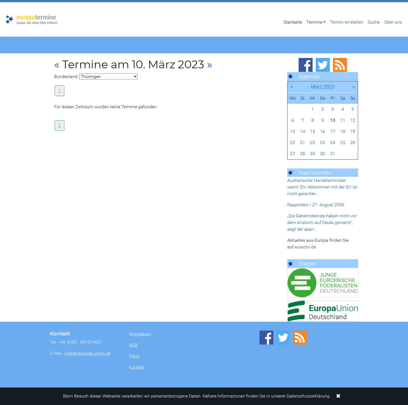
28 (302, 153)
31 (332, 153)
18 (342, 131)
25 (342, 142)
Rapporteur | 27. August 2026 (315, 204)
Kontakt (136, 367)
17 (332, 131)
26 (352, 142)
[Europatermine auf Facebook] (305, 65)
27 (292, 153)
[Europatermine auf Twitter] (323, 65)
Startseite (293, 22)
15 (312, 131)
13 (292, 131)
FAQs (134, 356)
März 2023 (322, 87)
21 (302, 142)
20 (292, 142)
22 (312, 142)
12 (352, 120)
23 (322, 142)
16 (322, 131)
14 (302, 131)
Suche (374, 22)
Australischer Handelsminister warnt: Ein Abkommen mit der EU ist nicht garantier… (322, 187)
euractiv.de (305, 247)
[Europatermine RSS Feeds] (340, 65)
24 (332, 142)
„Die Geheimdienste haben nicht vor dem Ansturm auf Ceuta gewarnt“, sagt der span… (321, 222)
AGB (133, 345)
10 (332, 120)
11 (342, 120)
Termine (314, 22)
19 (352, 131)
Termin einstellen (346, 22)
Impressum (140, 333)
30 (322, 153)
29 (312, 153)
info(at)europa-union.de (87, 353)
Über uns (393, 22)
